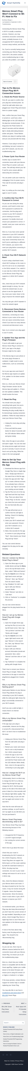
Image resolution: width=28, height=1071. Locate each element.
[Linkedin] (10, 1054)
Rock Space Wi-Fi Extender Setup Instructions (21, 1009)
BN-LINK (5, 995)
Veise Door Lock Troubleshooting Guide (13, 1036)
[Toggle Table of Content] (14, 81)
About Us (6, 1061)
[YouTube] (7, 1054)
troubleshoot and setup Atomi (11, 993)
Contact (12, 1061)
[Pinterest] (3, 1054)
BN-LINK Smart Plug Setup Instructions (7, 1008)
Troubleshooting (6, 24)
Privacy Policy (19, 1061)
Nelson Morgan (8, 20)
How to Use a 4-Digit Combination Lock (13, 1034)
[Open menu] (25, 3)
